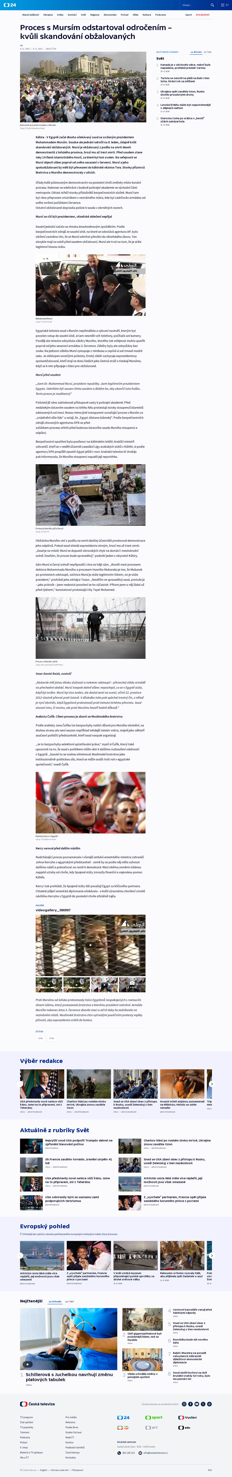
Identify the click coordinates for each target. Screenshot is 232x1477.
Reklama (70, 1422)
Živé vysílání (26, 1422)
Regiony (94, 14)
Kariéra (69, 1442)
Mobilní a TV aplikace (31, 1452)
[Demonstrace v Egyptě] (91, 802)
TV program (26, 1417)
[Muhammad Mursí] (91, 285)
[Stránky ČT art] (151, 1427)
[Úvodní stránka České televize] (37, 1404)
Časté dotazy (72, 1452)
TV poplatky (26, 1427)
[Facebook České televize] (190, 1404)
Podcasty (160, 14)
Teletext (24, 1432)
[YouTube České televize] (196, 1404)
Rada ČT (69, 1437)
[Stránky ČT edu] (184, 1427)
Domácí (72, 14)
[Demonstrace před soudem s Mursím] (83, 87)
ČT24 (51, 1038)
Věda (135, 14)
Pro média (71, 1417)
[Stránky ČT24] (123, 1417)
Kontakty (70, 1457)
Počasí (124, 14)
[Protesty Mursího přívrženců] (91, 495)
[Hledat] (212, 5)
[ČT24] (10, 5)
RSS (210, 1470)
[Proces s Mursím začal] (91, 628)
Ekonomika (110, 14)
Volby (60, 14)
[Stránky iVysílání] (187, 1417)
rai (21, 45)
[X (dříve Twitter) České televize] (203, 1404)
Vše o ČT (24, 1457)
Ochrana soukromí (59, 1470)
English (43, 1470)
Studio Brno (71, 1427)
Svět (83, 14)
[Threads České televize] (209, 1404)
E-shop (24, 1447)
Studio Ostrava (73, 1432)
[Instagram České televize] (184, 1404)
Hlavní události (30, 14)
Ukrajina (48, 14)
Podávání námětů (74, 1447)
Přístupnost (77, 1470)
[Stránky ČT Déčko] (122, 1427)
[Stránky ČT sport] (153, 1417)
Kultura (147, 14)
